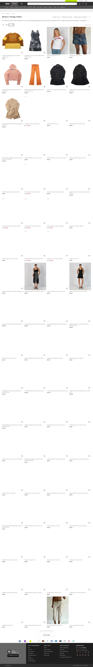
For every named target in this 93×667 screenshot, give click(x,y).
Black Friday (62, 653)
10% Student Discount (32, 655)
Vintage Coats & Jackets (67, 17)
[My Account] (79, 4)
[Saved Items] (83, 4)
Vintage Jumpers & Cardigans (80, 17)
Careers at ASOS (47, 649)
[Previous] (51, 17)
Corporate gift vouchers (64, 651)
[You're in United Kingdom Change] (86, 1)
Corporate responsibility (48, 651)
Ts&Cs (81, 665)
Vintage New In (56, 17)
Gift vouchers (62, 649)
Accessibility (86, 665)
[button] (77, 652)
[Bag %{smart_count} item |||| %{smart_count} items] (86, 4)
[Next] (90, 17)
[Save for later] (22, 52)
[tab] (7, 7)
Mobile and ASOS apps (64, 647)
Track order (30, 649)
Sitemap (29, 657)
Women (7, 13)
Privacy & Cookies (76, 665)
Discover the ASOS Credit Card (65, 657)
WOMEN (14, 3)
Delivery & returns (31, 651)
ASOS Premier (30, 653)
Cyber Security (46, 655)
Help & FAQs (80, 1)
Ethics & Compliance (32, 660)
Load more (46, 635)
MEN (22, 3)
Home (3, 13)
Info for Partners (62, 655)
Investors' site (46, 653)
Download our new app (71, 1)
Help (29, 647)
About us (45, 647)
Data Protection (31, 659)
